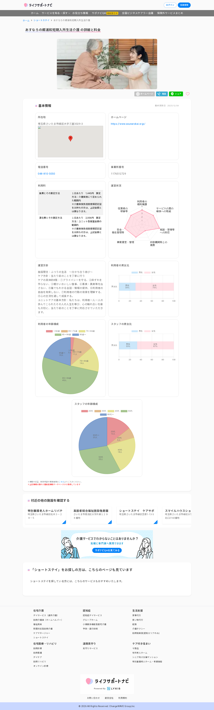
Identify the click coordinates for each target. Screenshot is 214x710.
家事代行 (136, 615)
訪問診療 (37, 648)
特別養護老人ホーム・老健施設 (147, 661)
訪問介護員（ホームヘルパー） (48, 620)
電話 (164, 94)
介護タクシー (138, 629)
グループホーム (90, 620)
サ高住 (135, 648)
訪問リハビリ (39, 661)
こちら (61, 482)
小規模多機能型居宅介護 (94, 624)
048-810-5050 (46, 173)
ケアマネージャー (41, 633)
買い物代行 (137, 620)
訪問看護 (37, 653)
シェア (178, 94)
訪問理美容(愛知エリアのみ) (146, 633)
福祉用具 (37, 624)
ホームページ (146, 94)
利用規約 (122, 698)
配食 (134, 624)
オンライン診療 (40, 666)
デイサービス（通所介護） (46, 615)
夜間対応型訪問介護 (43, 629)
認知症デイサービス (92, 615)
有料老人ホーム (139, 653)
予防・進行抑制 (90, 629)
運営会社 (109, 698)
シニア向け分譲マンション (145, 657)
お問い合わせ (93, 698)
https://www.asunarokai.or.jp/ (128, 123)
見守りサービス (90, 648)
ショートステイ (40, 637)
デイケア (37, 657)
